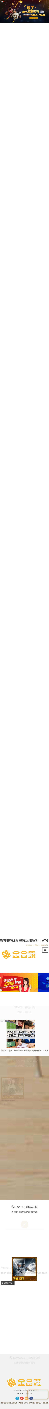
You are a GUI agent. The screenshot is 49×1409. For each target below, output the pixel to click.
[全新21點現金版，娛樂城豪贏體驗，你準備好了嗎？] (36, 1118)
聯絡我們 (44, 945)
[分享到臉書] (17, 1398)
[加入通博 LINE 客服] (38, 1394)
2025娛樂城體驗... (32, 1098)
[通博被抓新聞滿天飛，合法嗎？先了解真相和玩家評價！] (12, 1150)
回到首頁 (29, 945)
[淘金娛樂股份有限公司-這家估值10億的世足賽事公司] (12, 1086)
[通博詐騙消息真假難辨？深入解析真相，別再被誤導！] (12, 1117)
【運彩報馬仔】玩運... (33, 1162)
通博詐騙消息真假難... (9, 1129)
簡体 (36, 945)
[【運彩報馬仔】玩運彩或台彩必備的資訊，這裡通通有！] (36, 1150)
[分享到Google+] (26, 1398)
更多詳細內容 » (7, 1283)
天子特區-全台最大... (9, 1193)
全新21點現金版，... (32, 1131)
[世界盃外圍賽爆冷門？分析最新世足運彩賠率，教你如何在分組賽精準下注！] (24, 1034)
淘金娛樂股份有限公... (9, 1098)
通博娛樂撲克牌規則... (33, 1193)
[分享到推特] (22, 1398)
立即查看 (4, 1102)
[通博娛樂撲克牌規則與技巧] (36, 1180)
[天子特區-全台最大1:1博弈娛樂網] (12, 1180)
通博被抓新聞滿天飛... (9, 1162)
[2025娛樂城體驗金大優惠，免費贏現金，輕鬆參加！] (36, 1086)
